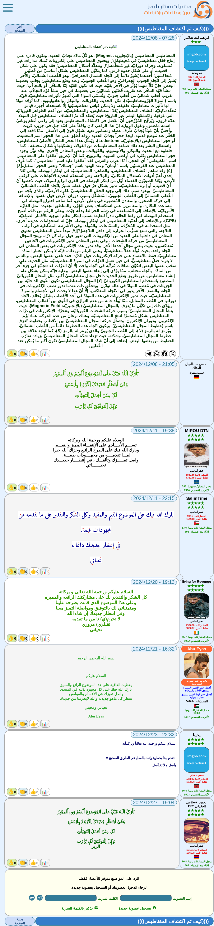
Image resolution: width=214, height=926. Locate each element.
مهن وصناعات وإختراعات (168, 12)
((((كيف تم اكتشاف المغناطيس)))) (173, 28)
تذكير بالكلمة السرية (79, 908)
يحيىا (197, 735)
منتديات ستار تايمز (170, 6)
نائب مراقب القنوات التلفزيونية (196, 682)
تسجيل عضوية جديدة (137, 908)
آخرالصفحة (19, 28)
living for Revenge (196, 581)
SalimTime (196, 498)
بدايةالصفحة (19, 921)
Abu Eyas (196, 649)
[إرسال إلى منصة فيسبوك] (164, 353)
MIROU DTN (197, 430)
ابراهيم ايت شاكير (197, 37)
